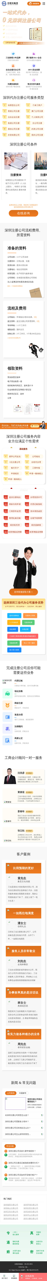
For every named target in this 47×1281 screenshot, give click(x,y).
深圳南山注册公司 (11, 1208)
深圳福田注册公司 (11, 1205)
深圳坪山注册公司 (31, 1215)
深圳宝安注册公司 (11, 1212)
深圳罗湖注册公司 (31, 1205)
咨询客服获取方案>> (23, 592)
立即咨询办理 (10, 43)
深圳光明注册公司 (11, 1219)
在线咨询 (36, 3)
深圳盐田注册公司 (31, 1208)
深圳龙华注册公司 (11, 1215)
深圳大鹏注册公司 (31, 1219)
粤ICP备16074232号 (32, 1270)
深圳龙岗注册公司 (31, 1212)
